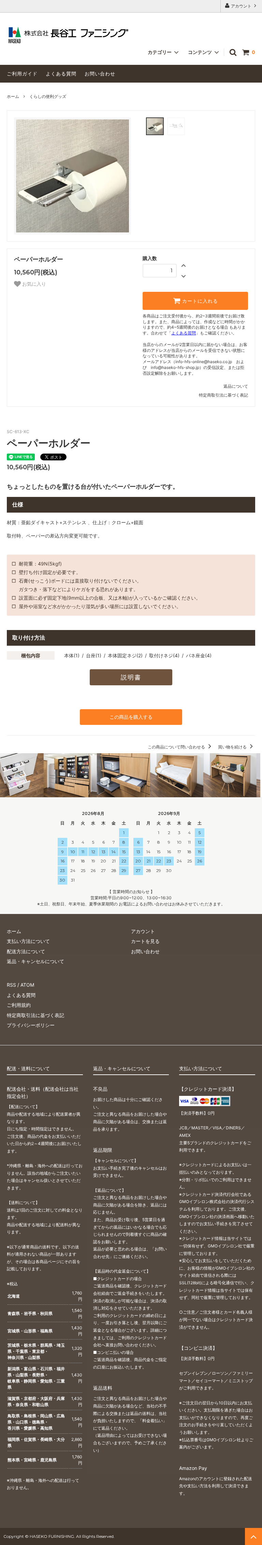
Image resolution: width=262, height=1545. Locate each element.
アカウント (241, 6)
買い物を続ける (233, 746)
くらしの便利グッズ (47, 96)
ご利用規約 (19, 1005)
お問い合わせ (100, 73)
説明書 (131, 677)
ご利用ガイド (22, 73)
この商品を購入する (131, 717)
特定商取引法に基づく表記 (223, 395)
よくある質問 (61, 73)
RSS (11, 985)
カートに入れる (199, 301)
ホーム (13, 96)
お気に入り (33, 284)
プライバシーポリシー (31, 1025)
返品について (235, 386)
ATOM (27, 985)
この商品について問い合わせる (177, 746)
